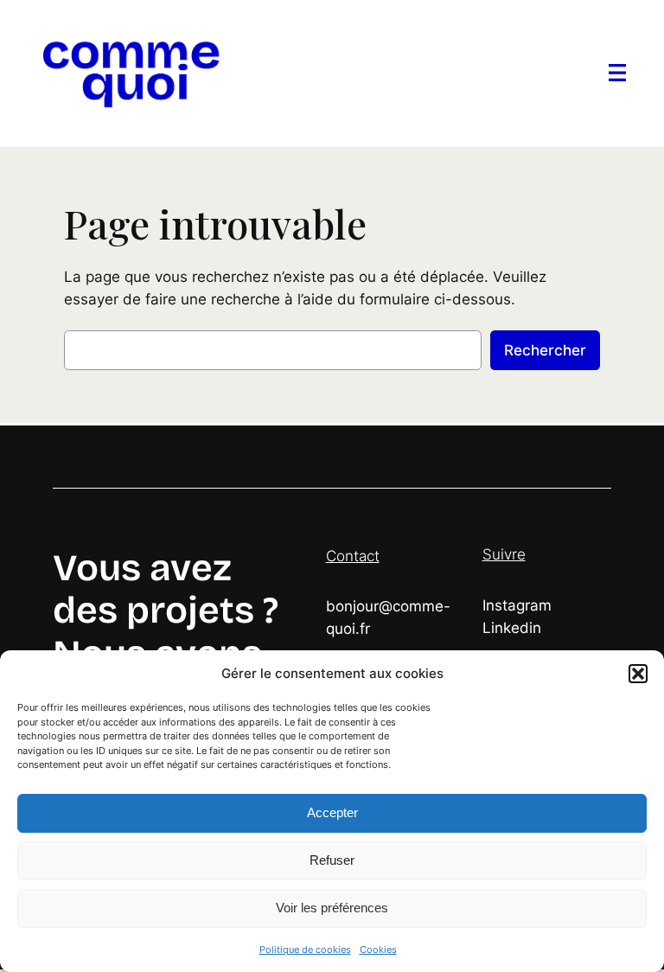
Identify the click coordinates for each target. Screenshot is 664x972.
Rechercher (545, 350)
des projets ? (165, 610)
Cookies (378, 949)
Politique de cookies (305, 949)
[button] (638, 673)
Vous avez (142, 568)
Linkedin (511, 627)
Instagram (517, 605)
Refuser (332, 860)
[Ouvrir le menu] (617, 72)
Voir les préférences (332, 907)
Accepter (332, 812)
